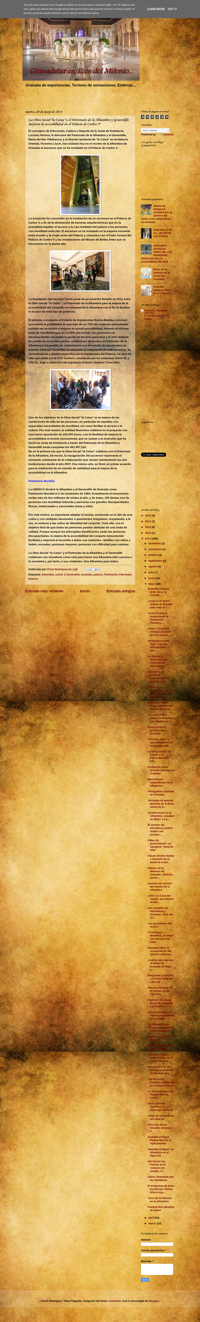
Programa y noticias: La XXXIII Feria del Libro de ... (161, 978)
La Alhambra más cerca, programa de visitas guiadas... (161, 1027)
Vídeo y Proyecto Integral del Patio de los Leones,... (159, 631)
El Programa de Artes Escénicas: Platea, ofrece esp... (161, 1189)
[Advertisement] (78, 98)
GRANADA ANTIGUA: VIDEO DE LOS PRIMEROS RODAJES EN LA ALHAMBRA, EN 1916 (156, 253)
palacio (97, 574)
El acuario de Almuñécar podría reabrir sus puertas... (160, 829)
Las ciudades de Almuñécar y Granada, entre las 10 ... (160, 912)
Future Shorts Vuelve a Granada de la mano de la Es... (161, 859)
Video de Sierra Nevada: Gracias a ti (160, 1128)
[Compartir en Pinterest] (98, 569)
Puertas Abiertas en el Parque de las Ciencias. (160, 991)
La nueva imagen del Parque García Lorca (161, 1094)
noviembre (155, 549)
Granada (86, 574)
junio (151, 578)
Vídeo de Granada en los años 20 (161, 1117)
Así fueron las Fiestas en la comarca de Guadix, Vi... (157, 1166)
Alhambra (48, 574)
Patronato (125, 574)
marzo (152, 1223)
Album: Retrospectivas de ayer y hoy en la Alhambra (160, 692)
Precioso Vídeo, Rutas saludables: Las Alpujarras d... (160, 718)
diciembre (154, 543)
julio (151, 572)
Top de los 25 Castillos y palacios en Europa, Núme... (161, 1082)
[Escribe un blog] (90, 569)
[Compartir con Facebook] (96, 569)
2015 (148, 532)
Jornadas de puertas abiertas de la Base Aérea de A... (161, 803)
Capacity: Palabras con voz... (156, 311)
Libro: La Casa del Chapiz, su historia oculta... (160, 899)
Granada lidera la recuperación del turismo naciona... (160, 951)
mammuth (114, 1300)
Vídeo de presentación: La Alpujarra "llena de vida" (160, 845)
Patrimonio (111, 574)
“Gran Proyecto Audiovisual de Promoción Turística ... (158, 618)
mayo (152, 583)
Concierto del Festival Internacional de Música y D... (159, 676)
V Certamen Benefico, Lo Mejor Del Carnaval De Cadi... (160, 937)
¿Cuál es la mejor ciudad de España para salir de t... (160, 604)
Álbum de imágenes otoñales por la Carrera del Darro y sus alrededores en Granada (156, 213)
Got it (172, 9)
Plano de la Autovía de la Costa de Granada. (161, 274)
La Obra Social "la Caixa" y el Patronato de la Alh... (159, 756)
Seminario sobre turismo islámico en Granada (161, 770)
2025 (148, 515)
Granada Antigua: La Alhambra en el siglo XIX (160, 1152)
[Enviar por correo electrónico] (87, 569)
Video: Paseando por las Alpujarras (161, 1178)
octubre (153, 554)
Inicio (85, 591)
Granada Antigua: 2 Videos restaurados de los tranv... (161, 1015)
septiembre (155, 560)
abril (151, 1217)
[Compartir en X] (93, 569)
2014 (148, 538)
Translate (168, 134)
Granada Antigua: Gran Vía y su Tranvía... (159, 592)
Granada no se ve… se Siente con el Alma (162, 233)
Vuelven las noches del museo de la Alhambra (160, 886)
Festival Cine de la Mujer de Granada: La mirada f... (160, 1003)
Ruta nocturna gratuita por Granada (157, 730)
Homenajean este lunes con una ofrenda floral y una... (158, 645)
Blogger (154, 1300)
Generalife (73, 574)
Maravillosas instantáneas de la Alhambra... (160, 782)
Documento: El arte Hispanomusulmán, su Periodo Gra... (161, 1070)
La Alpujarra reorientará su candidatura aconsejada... (157, 661)
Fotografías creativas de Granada (161, 793)
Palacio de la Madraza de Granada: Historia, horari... (160, 872)
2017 (148, 521)
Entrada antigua (121, 591)
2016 (148, 527)
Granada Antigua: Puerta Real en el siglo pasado (159, 1140)
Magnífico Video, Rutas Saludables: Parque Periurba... (160, 706)
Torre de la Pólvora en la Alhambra (159, 1200)
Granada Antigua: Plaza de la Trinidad (162, 290)
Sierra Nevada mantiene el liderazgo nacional (160, 1106)
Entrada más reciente (44, 591)
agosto (153, 566)
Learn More (156, 9)
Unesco (33, 578)
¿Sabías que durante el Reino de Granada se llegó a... (161, 964)
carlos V (60, 574)
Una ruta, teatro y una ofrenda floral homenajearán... (160, 742)
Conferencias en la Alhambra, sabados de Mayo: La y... (161, 816)
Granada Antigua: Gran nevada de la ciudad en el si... (160, 1057)
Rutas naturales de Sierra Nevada (159, 1047)
